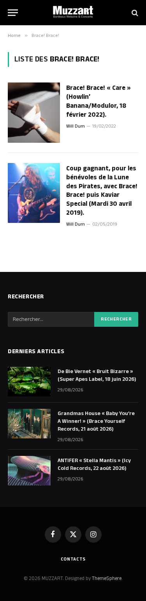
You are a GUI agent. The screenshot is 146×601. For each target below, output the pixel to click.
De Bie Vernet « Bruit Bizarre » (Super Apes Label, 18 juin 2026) (97, 375)
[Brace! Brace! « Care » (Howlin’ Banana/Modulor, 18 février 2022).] (34, 112)
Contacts (73, 559)
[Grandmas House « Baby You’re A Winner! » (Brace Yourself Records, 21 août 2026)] (29, 423)
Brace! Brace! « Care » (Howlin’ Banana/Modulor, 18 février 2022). (98, 101)
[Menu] (13, 12)
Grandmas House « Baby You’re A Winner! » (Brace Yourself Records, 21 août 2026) (96, 421)
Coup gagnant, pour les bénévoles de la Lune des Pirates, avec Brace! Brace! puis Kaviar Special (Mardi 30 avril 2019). (101, 190)
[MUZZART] (73, 12)
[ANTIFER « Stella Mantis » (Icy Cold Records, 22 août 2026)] (29, 470)
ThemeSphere (106, 578)
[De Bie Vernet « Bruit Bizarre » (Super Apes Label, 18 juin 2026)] (29, 381)
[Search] (134, 12)
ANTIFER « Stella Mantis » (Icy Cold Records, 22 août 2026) (94, 464)
